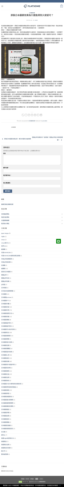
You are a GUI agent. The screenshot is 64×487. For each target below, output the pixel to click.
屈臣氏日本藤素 (6, 271)
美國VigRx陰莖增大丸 (7, 438)
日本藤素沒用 (5, 377)
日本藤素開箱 (5, 422)
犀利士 (3, 435)
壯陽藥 (3, 265)
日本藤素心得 (5, 355)
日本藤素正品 (5, 374)
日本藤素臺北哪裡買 (7, 400)
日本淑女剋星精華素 (7, 291)
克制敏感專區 (5, 214)
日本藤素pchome (6, 297)
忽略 (59, 485)
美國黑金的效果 (6, 448)
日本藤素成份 (5, 358)
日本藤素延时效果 (6, 351)
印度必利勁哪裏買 (6, 259)
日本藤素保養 (5, 316)
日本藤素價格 (5, 319)
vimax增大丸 (5, 243)
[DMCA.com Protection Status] (24, 481)
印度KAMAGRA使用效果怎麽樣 (10, 255)
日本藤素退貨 (5, 419)
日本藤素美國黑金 (6, 396)
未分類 (3, 432)
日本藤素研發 (5, 393)
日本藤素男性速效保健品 (8, 387)
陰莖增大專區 (5, 223)
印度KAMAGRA (6, 252)
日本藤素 (4, 294)
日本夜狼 (4, 287)
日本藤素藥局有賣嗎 (7, 406)
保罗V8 (3, 246)
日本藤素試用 (5, 416)
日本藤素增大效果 (6, 342)
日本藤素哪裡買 (6, 335)
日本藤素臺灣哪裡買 (7, 403)
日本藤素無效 (5, 380)
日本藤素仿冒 (5, 307)
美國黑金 (4, 441)
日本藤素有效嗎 (6, 368)
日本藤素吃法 (5, 332)
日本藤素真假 (5, 390)
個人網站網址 (6, 183)
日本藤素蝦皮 (5, 409)
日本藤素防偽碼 (6, 425)
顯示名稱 (6, 167)
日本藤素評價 (5, 412)
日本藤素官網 (5, 345)
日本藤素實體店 (6, 348)
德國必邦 (4, 275)
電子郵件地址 (7, 175)
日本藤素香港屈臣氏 (7, 428)
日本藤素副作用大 (6, 326)
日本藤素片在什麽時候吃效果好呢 (11, 384)
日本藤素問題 (5, 339)
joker (36, 20)
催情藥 (3, 249)
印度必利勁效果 (6, 262)
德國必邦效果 (5, 281)
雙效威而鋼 (4, 454)
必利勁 (3, 284)
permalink (44, 120)
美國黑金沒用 (5, 444)
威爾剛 (3, 268)
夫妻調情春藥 (5, 220)
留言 (4, 153)
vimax (3, 239)
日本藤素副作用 (6, 323)
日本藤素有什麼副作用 (8, 364)
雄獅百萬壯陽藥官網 (7, 204)
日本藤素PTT (5, 300)
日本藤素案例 (5, 371)
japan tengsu (5, 233)
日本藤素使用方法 (6, 313)
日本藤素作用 (5, 310)
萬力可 (3, 451)
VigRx (3, 236)
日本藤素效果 (32, 12)
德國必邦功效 (5, 278)
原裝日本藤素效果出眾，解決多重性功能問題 (17, 139)
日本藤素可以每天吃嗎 (8, 329)
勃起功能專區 (5, 217)
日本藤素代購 (5, 303)
